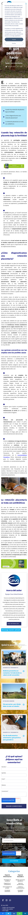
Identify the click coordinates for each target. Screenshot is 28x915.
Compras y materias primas (20, 887)
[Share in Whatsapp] (19, 913)
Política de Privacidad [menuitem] (8, 907)
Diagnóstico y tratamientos (10, 667)
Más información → (14, 624)
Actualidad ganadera (8, 701)
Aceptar (14, 39)
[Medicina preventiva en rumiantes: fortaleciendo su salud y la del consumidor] (14, 664)
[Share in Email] (25, 913)
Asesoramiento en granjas (7, 887)
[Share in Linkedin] (14, 913)
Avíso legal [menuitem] (5, 910)
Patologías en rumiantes (7, 880)
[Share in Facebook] (3, 913)
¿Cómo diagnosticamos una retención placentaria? (13, 117)
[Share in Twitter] (8, 913)
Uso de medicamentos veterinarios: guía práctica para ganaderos (12, 738)
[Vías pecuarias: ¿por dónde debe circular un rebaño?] (14, 698)
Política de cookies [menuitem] (7, 909)
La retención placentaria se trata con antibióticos (14, 123)
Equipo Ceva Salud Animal (13, 63)
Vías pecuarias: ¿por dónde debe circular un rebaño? (12, 705)
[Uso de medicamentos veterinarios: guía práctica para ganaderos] (14, 729)
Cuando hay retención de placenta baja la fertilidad (14, 111)
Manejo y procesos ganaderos (20, 880)
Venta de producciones (20, 884)
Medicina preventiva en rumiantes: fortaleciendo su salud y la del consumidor (12, 673)
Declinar (14, 43)
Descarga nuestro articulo (11, 630)
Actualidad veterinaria (7, 891)
